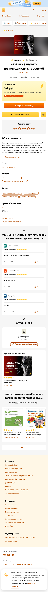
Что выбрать (7, 16)
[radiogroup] (24, 129)
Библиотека (24, 16)
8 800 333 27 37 (9, 564)
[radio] (15, 129)
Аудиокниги (21, 23)
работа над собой (31, 193)
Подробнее (31, 583)
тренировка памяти (10, 197)
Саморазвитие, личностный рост (15, 182)
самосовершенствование (12, 193)
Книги (8, 23)
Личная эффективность (12, 178)
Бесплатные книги (39, 23)
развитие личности (27, 197)
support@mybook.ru (24, 564)
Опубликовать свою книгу (11, 222)
